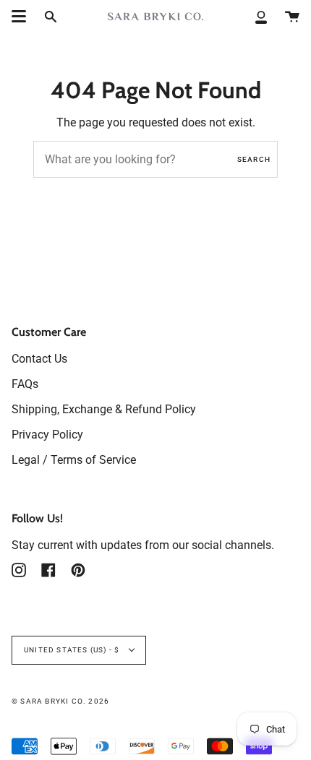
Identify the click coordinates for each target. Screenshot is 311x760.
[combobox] (155, 159)
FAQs (25, 384)
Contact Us (39, 359)
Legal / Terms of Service (74, 460)
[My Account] (261, 16)
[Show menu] (19, 16)
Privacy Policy (47, 434)
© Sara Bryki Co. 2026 (60, 701)
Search (253, 159)
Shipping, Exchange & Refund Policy (104, 409)
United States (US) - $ (73, 650)
